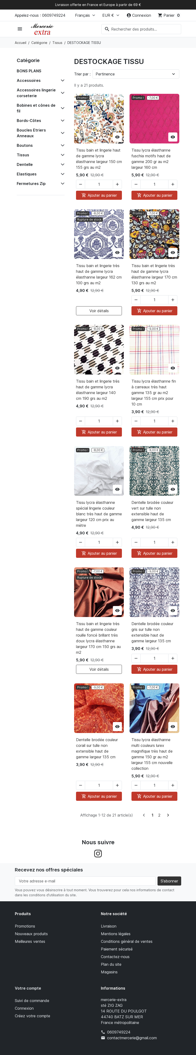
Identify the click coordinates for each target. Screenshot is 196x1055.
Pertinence (105, 74)
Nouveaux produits (31, 933)
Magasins (109, 972)
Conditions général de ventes (126, 941)
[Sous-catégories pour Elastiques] (62, 174)
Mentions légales (116, 933)
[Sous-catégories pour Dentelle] (62, 164)
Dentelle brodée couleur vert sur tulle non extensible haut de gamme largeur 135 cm (152, 511)
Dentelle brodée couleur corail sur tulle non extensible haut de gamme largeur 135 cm (97, 748)
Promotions (25, 926)
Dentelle (25, 164)
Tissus (23, 155)
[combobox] (141, 29)
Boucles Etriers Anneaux (31, 133)
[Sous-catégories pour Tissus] (62, 155)
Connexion (24, 1008)
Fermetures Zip (31, 183)
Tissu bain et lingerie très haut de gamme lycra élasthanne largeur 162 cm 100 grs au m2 (99, 274)
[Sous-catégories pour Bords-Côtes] (62, 120)
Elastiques (27, 174)
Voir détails (99, 310)
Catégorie (28, 60)
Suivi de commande (32, 1000)
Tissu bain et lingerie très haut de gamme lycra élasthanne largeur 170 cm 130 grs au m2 (154, 274)
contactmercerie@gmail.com (132, 1037)
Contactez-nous (115, 956)
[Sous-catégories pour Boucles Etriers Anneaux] (62, 133)
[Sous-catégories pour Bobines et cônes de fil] (62, 108)
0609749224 (119, 1032)
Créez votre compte (32, 1015)
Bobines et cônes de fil (36, 108)
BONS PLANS (29, 71)
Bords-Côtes (29, 120)
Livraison (108, 926)
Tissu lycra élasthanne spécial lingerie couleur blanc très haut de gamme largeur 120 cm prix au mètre (99, 514)
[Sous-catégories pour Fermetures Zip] (62, 183)
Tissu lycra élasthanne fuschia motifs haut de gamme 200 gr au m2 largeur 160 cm (151, 159)
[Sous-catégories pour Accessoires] (62, 80)
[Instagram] (98, 853)
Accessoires (29, 80)
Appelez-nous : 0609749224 (40, 15)
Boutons (25, 145)
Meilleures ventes (30, 941)
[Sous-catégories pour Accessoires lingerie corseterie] (62, 93)
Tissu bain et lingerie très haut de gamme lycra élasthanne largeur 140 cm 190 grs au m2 (98, 390)
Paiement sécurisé (117, 949)
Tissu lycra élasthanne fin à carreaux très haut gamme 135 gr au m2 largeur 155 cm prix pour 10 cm (153, 392)
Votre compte (28, 988)
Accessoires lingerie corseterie (36, 93)
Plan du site (111, 964)
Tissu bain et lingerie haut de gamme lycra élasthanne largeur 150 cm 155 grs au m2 (99, 159)
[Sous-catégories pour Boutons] (62, 145)
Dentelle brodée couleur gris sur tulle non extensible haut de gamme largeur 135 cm (152, 632)
